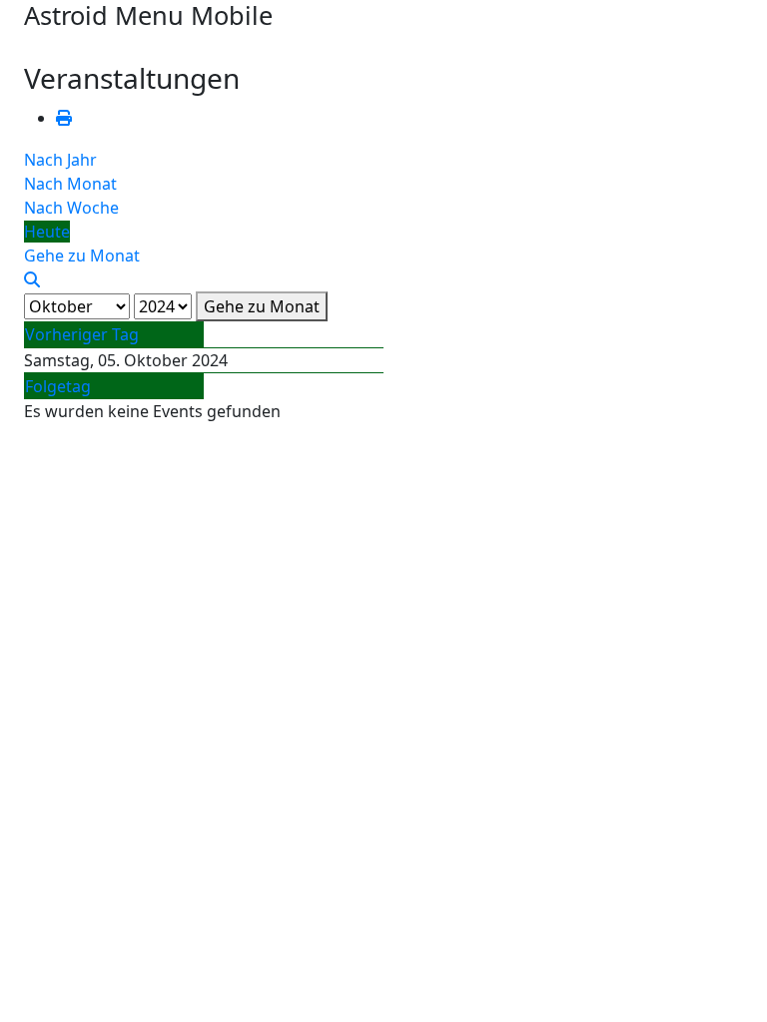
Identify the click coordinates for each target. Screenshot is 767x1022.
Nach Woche (71, 208)
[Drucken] (64, 118)
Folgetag (58, 386)
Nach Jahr (60, 160)
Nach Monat (70, 184)
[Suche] (32, 279)
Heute (47, 232)
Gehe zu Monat (262, 306)
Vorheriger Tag (82, 334)
